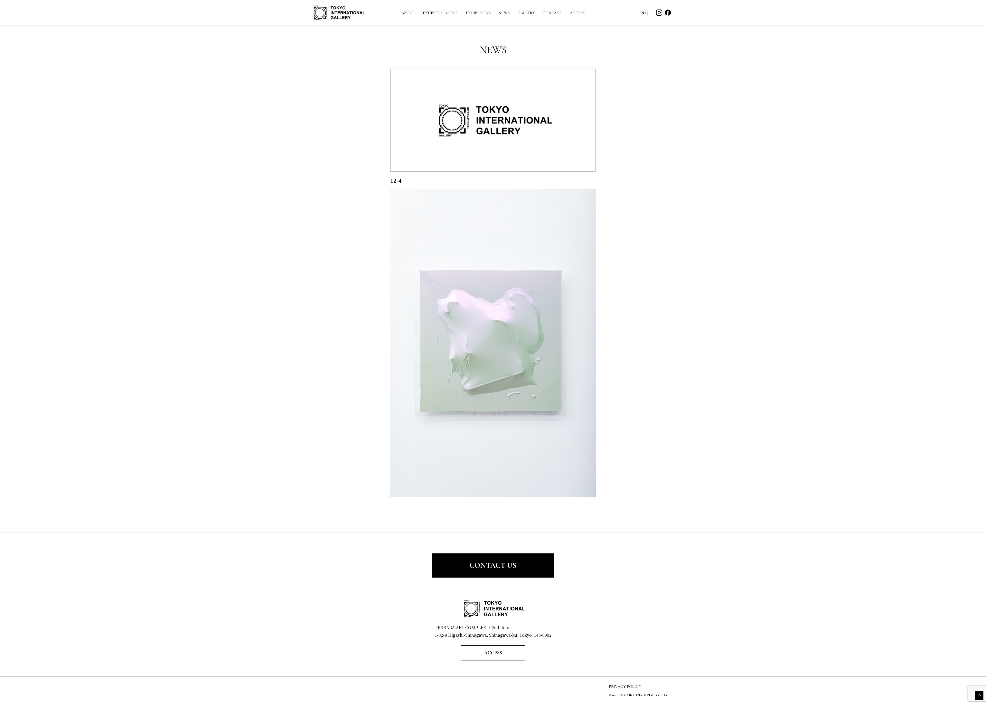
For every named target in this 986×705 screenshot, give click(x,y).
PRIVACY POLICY (625, 686)
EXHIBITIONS (478, 12)
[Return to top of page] (979, 695)
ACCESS (577, 12)
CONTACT (552, 12)
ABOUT (408, 12)
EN (641, 13)
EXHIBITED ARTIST (440, 12)
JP (649, 13)
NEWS (504, 12)
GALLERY (526, 12)
